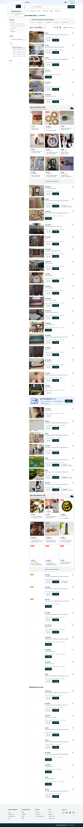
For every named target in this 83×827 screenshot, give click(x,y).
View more (12, 31)
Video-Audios (45, 10)
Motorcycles (33, 10)
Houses (39, 10)
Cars (27, 10)
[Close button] (23, 2)
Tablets (51, 10)
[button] (37, 27)
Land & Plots (57, 10)
